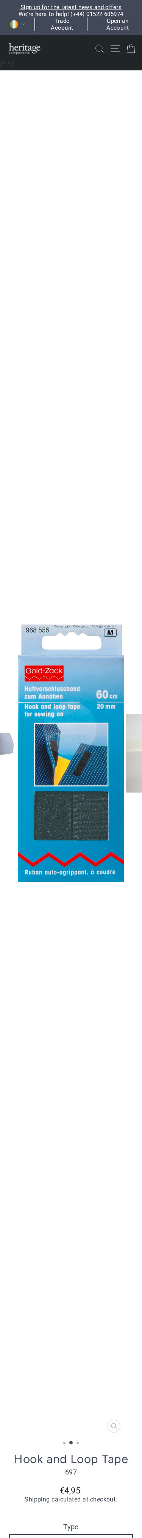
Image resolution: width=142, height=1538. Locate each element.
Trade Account (62, 24)
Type (71, 1527)
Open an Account (117, 24)
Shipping (37, 1499)
